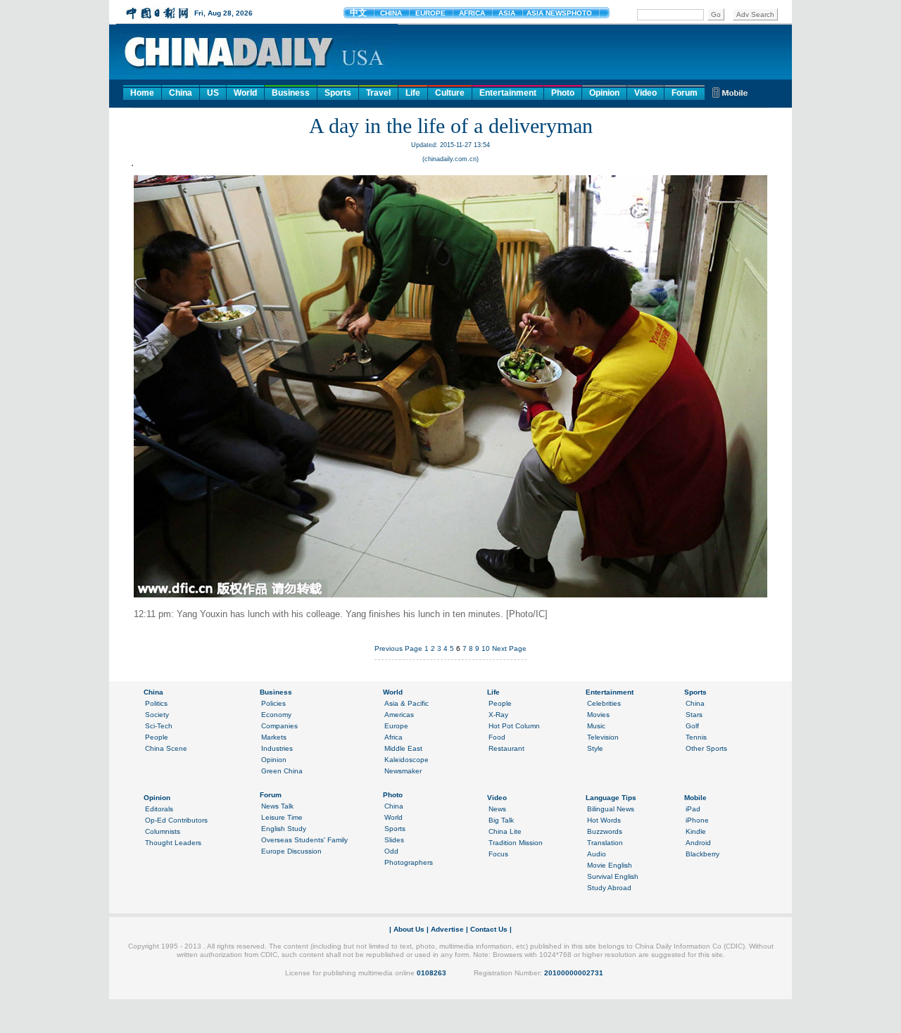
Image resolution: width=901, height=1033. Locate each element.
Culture (450, 93)
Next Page (509, 648)
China (180, 93)
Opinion (604, 93)
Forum (685, 93)
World (245, 93)
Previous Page (398, 648)
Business (291, 93)
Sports (338, 93)
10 (485, 648)
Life (412, 93)
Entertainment (507, 93)
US (213, 93)
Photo (562, 93)
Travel (378, 93)
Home (142, 93)
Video (645, 93)
